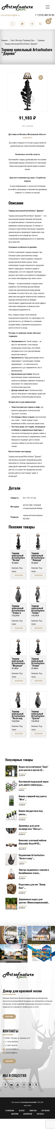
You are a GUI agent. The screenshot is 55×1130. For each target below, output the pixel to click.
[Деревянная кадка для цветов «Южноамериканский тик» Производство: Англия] (11, 904)
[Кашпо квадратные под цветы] (11, 815)
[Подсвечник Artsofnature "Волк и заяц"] (11, 860)
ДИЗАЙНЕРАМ (27, 1114)
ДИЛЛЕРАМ (14, 1114)
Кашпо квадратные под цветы (31, 812)
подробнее (27, 138)
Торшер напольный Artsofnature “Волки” (18, 556)
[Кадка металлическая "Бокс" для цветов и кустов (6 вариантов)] (11, 771)
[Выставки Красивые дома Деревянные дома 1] (41, 953)
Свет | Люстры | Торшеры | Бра (22, 40)
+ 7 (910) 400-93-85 (44, 15)
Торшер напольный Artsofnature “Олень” (37, 609)
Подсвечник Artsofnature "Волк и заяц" (31, 856)
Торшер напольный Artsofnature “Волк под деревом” (18, 716)
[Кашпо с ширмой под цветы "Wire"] (11, 801)
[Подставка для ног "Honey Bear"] (11, 889)
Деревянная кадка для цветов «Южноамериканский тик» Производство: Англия (33, 901)
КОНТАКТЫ (40, 1114)
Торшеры (41, 40)
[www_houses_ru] (14, 935)
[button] (40, 76)
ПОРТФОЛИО (45, 1110)
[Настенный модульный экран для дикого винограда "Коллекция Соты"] (11, 786)
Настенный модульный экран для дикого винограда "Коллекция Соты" (33, 783)
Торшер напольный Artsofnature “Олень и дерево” (18, 610)
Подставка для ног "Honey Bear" (32, 886)
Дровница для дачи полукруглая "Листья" (30, 827)
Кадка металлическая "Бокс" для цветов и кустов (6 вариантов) (33, 768)
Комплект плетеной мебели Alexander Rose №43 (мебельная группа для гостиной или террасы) (32, 842)
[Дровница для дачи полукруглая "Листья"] (11, 830)
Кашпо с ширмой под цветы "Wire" (33, 797)
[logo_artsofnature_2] (18, 975)
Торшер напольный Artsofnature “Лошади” (37, 556)
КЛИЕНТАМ (33, 1110)
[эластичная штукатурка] (14, 953)
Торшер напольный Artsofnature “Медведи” (18, 662)
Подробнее (19, 575)
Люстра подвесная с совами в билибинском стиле (34, 871)
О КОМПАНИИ (9, 1110)
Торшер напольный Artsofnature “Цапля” (37, 715)
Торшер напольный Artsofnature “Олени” (37, 662)
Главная (4, 40)
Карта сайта (27, 1105)
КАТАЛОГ (22, 1110)
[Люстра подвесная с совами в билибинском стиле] (11, 874)
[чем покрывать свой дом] (41, 935)
